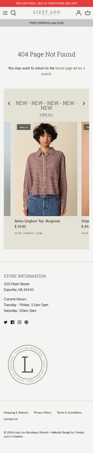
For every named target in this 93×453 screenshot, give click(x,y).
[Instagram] (19, 322)
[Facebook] (12, 322)
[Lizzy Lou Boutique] (47, 13)
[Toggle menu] (5, 13)
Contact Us (11, 419)
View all (46, 114)
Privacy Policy (42, 412)
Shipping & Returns (16, 412)
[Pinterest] (26, 322)
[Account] (77, 13)
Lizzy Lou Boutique (26, 432)
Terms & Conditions (69, 412)
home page (64, 68)
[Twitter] (5, 322)
